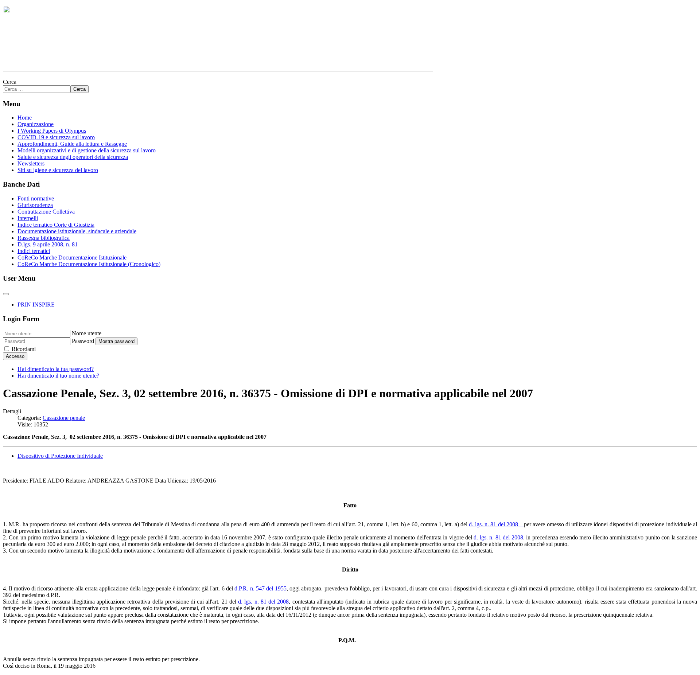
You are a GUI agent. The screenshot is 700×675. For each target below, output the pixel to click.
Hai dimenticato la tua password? (56, 369)
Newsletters (31, 163)
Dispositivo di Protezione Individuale (60, 456)
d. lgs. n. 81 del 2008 (496, 524)
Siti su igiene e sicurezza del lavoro (58, 170)
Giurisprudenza (35, 205)
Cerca (9, 82)
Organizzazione (36, 124)
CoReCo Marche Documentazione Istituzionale (72, 257)
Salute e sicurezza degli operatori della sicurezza (73, 157)
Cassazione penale (64, 418)
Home (25, 117)
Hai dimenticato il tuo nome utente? (58, 375)
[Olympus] (218, 69)
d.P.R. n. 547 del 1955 (260, 588)
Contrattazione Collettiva (46, 211)
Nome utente (86, 333)
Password (83, 341)
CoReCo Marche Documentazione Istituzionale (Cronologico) (89, 264)
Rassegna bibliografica (44, 238)
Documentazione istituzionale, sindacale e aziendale (77, 231)
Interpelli (28, 218)
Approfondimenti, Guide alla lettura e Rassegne (72, 144)
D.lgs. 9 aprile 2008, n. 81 (48, 244)
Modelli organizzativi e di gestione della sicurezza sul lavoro (87, 150)
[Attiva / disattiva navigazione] (6, 294)
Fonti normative (36, 198)
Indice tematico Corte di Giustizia (56, 225)
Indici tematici (34, 251)
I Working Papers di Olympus (52, 131)
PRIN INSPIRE (36, 304)
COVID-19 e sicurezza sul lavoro (56, 137)
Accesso (15, 356)
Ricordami (24, 349)
